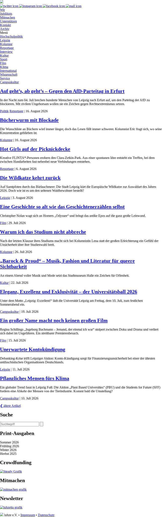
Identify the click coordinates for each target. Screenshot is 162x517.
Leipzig (5, 40)
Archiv (4, 29)
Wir (2, 10)
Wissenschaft (8, 74)
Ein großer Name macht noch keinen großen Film (54, 320)
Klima (4, 67)
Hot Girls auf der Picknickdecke (35, 149)
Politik (4, 111)
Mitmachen (7, 17)
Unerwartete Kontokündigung (32, 349)
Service (5, 78)
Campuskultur (9, 82)
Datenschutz (46, 515)
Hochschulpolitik (11, 36)
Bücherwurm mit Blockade (29, 120)
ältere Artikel (10, 406)
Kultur (4, 55)
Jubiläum (6, 13)
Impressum (27, 515)
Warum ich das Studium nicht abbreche (43, 232)
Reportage (7, 48)
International (8, 70)
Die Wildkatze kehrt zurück (30, 178)
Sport (3, 59)
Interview (6, 51)
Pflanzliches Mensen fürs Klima (34, 378)
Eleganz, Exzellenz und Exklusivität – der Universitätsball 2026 (68, 291)
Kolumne (6, 44)
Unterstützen (8, 21)
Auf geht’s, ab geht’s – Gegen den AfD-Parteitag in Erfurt (62, 91)
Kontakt (5, 25)
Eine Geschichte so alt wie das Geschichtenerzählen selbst (62, 206)
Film (3, 63)
